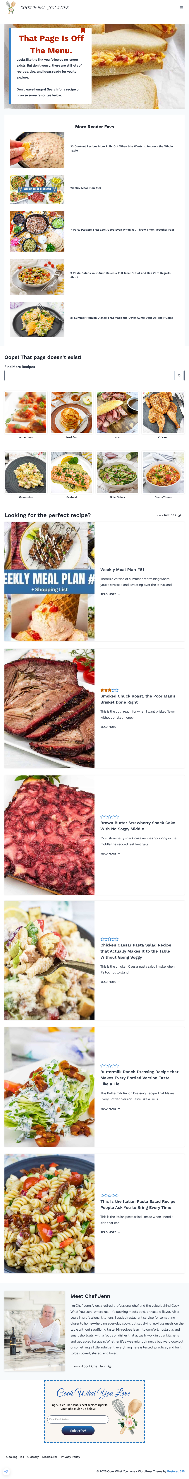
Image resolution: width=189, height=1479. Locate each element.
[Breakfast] (71, 415)
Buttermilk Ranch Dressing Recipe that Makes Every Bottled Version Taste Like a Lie (139, 1077)
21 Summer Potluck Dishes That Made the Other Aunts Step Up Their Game (121, 317)
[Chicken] (163, 415)
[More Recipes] (141, 515)
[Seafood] (71, 475)
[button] (102, 690)
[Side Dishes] (117, 475)
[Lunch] (117, 415)
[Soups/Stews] (163, 475)
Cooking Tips (15, 1457)
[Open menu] (181, 7)
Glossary (33, 1457)
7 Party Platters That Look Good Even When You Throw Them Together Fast (122, 229)
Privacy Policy (70, 1457)
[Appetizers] (25, 415)
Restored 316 (176, 1471)
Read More (109, 594)
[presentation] (37, 150)
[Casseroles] (25, 475)
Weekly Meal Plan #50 (85, 188)
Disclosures (49, 1457)
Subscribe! (78, 1431)
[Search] (179, 375)
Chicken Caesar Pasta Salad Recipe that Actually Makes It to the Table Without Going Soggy (135, 951)
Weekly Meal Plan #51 (122, 569)
